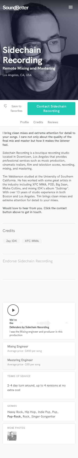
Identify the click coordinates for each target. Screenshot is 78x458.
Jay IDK (11, 241)
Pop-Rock (14, 416)
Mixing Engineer (17, 346)
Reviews (53, 122)
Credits (38, 122)
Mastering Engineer (20, 360)
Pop (54, 412)
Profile (24, 122)
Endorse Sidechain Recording (28, 261)
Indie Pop (44, 412)
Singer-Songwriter (43, 416)
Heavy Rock (15, 412)
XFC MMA (32, 241)
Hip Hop (30, 412)
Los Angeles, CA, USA (17, 75)
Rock (26, 416)
